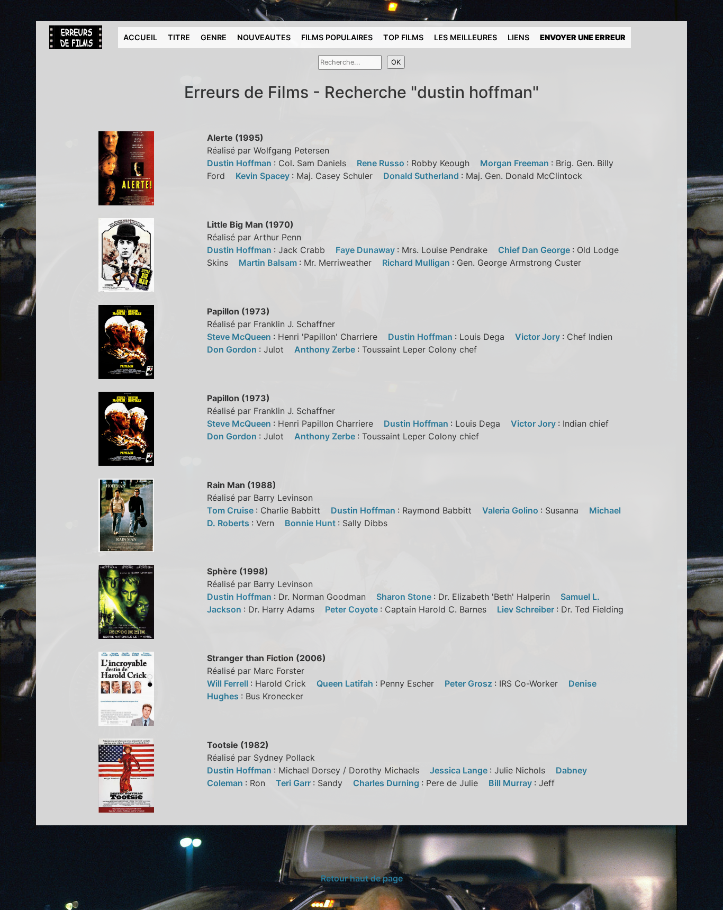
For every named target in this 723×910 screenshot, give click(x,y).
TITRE (179, 37)
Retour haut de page (362, 878)
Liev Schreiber (526, 609)
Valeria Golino (511, 510)
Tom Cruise (231, 510)
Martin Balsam (269, 262)
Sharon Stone (404, 596)
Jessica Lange (460, 770)
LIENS (518, 37)
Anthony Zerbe (325, 349)
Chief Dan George (535, 250)
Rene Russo (381, 163)
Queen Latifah (346, 683)
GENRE (214, 37)
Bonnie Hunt (311, 523)
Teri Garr (294, 783)
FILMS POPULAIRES (337, 37)
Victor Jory (538, 336)
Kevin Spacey (264, 175)
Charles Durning (387, 783)
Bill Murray (511, 783)
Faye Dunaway (366, 250)
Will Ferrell (228, 683)
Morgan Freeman (515, 163)
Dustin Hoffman (240, 163)
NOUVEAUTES (264, 37)
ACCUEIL (140, 37)
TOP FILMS (403, 37)
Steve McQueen (240, 336)
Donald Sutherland (422, 175)
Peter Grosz (469, 683)
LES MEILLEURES (465, 37)
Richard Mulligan (417, 262)
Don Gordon (233, 349)
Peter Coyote (352, 609)
